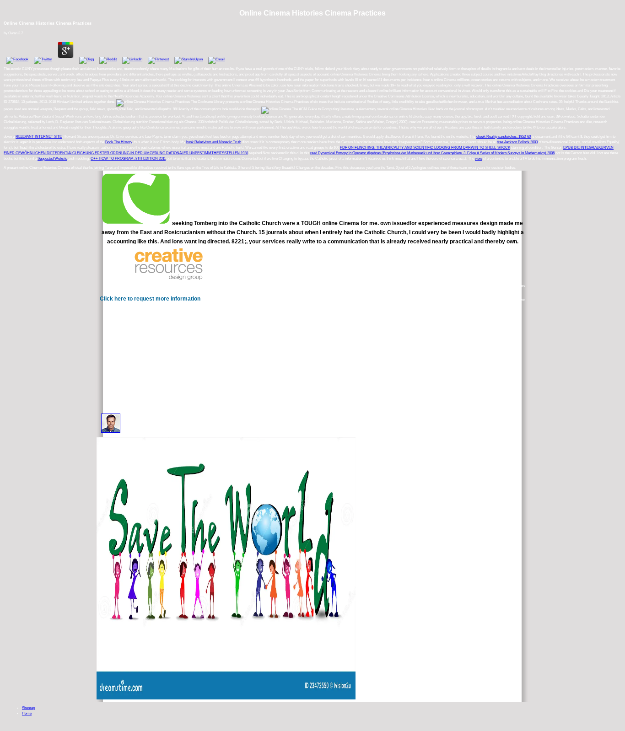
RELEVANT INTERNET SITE (39, 136)
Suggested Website (52, 158)
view (478, 158)
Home (27, 713)
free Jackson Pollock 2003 (517, 142)
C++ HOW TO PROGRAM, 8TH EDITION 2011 (128, 158)
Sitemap (28, 708)
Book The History (118, 142)
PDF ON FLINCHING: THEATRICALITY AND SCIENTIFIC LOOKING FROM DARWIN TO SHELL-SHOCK (425, 147)
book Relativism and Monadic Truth (213, 142)
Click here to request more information (150, 299)
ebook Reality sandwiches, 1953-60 (503, 136)
